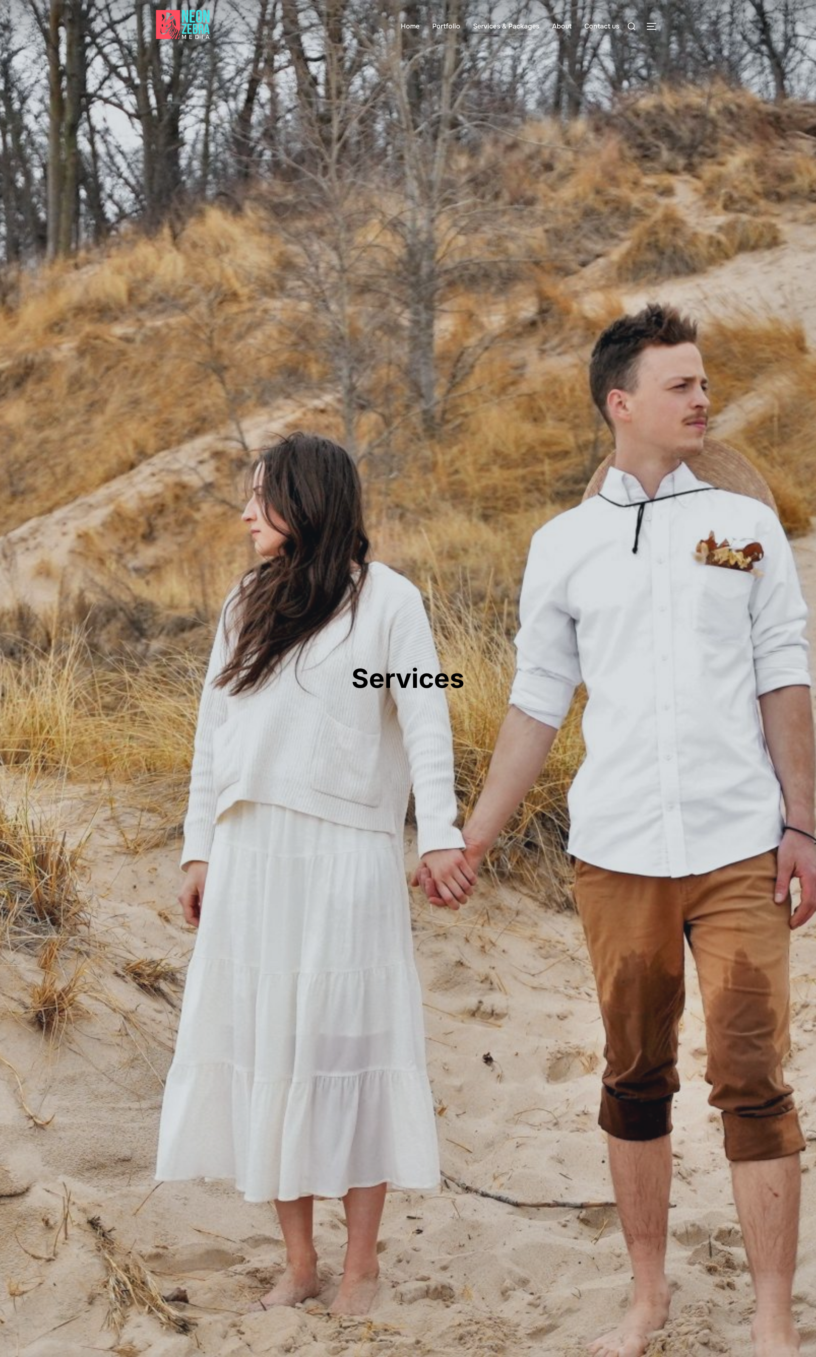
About (562, 26)
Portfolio (446, 26)
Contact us (601, 26)
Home (410, 26)
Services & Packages (506, 26)
